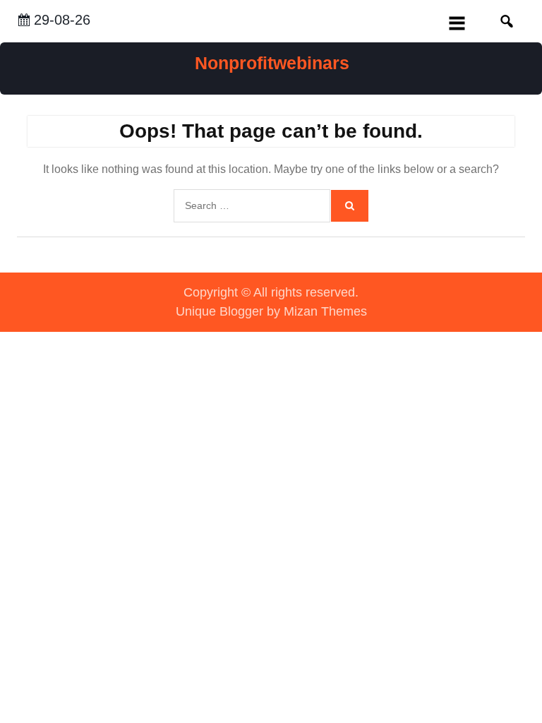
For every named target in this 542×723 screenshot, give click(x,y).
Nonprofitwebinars (272, 63)
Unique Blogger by (271, 311)
